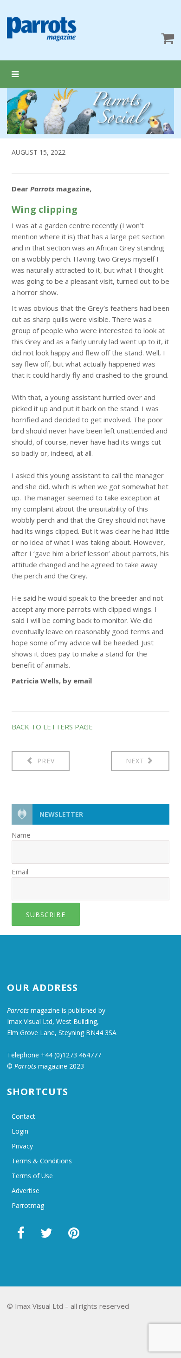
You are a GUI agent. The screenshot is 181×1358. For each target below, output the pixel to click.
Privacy (22, 1146)
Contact (23, 1116)
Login (20, 1131)
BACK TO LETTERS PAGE (52, 726)
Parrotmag (28, 1205)
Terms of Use (32, 1175)
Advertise (25, 1190)
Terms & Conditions (42, 1160)
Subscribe (45, 914)
